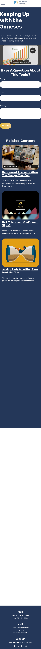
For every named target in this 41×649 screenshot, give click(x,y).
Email (2, 92)
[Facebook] (14, 645)
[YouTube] (26, 645)
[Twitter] (18, 645)
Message (3, 106)
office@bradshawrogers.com (20, 642)
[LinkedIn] (22, 645)
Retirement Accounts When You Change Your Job (20, 174)
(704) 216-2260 (23, 615)
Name (2, 79)
